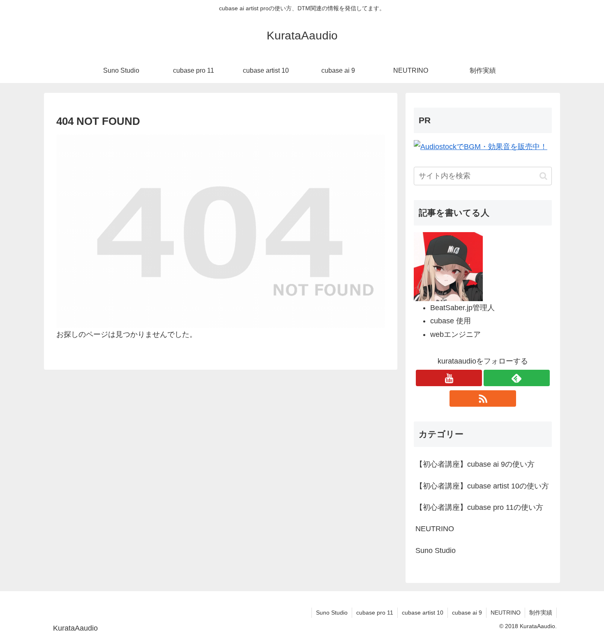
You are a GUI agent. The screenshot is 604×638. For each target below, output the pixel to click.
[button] (543, 176)
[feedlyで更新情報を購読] (517, 378)
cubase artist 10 (422, 612)
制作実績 (540, 612)
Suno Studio (332, 612)
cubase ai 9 (467, 612)
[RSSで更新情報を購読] (483, 398)
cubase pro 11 (374, 612)
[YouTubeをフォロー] (449, 378)
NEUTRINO (506, 612)
